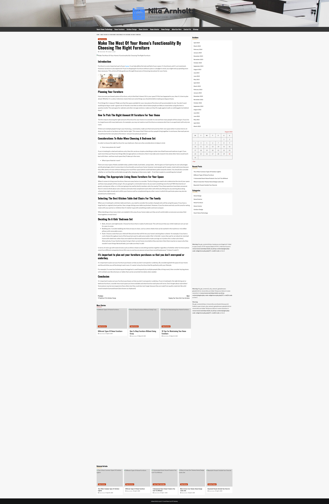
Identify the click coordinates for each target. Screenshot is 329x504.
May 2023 (197, 79)
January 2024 (198, 53)
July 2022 (196, 113)
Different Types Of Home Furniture (110, 331)
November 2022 (198, 99)
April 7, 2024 (164, 492)
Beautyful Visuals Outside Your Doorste (205, 185)
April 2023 (197, 83)
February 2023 (198, 89)
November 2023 (198, 59)
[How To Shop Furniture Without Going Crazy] (144, 318)
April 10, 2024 (110, 492)
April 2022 (197, 123)
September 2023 (198, 66)
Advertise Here (176, 29)
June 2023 (197, 76)
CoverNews (165, 501)
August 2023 (197, 69)
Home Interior (154, 29)
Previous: (107, 297)
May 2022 (197, 119)
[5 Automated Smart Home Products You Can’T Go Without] (164, 478)
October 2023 (198, 63)
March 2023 (197, 86)
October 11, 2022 (111, 51)
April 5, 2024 (219, 491)
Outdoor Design (132, 29)
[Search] (231, 29)
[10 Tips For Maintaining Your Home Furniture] (175, 318)
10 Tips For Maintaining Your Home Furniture (174, 332)
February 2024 (198, 49)
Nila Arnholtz (102, 51)
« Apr (193, 161)
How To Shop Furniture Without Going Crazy (143, 332)
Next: (179, 297)
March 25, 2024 (174, 336)
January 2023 (198, 93)
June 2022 (197, 116)
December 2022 (198, 96)
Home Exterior (143, 29)
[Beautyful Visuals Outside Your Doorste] (219, 478)
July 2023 (196, 73)
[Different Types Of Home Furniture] (112, 318)
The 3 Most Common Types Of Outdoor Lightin (207, 171)
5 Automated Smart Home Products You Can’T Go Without (211, 178)
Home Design (165, 29)
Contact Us (187, 29)
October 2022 (198, 103)
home (127, 66)
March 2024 (197, 46)
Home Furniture (119, 29)
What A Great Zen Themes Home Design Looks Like (209, 181)
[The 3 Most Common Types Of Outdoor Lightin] (110, 478)
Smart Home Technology (104, 29)
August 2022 (197, 109)
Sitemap (195, 29)
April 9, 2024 (110, 333)
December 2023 (198, 56)
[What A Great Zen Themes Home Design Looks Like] (192, 478)
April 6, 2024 (192, 492)
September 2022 (198, 106)
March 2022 (197, 126)
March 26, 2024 (142, 336)
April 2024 (197, 42)
